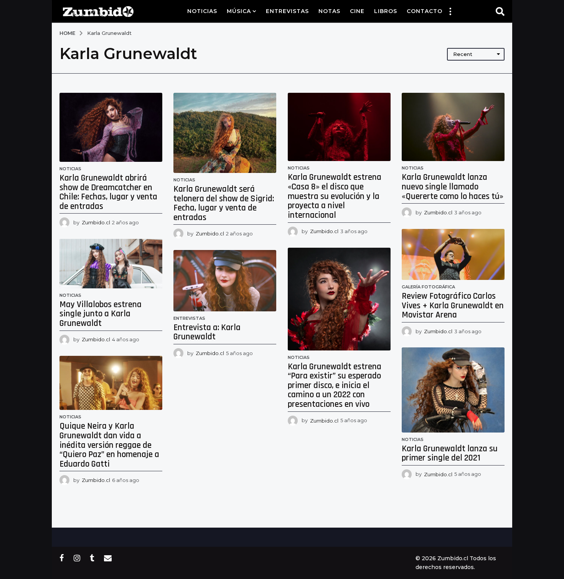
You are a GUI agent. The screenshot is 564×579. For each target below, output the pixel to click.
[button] (450, 11)
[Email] (108, 558)
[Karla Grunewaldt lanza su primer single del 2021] (453, 389)
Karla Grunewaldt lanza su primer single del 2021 (450, 453)
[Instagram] (77, 558)
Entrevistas (287, 11)
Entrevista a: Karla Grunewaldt (207, 332)
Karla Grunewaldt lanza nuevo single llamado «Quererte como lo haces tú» (452, 187)
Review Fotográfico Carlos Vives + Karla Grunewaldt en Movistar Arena (453, 306)
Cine (357, 11)
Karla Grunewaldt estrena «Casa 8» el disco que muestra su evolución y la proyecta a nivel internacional (334, 196)
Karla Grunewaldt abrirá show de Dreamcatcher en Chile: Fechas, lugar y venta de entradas (108, 192)
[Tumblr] (92, 558)
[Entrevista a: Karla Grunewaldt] (224, 280)
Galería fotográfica (428, 287)
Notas (329, 11)
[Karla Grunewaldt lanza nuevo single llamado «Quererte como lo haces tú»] (453, 127)
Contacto (424, 11)
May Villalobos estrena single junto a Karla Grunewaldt (100, 314)
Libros (385, 11)
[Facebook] (61, 558)
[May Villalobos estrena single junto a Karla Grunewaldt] (110, 263)
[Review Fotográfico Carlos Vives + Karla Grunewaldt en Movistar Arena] (453, 254)
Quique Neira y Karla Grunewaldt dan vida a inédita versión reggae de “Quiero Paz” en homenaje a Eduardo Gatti (109, 445)
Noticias (202, 11)
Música (239, 11)
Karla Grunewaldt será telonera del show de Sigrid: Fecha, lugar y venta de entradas (223, 203)
